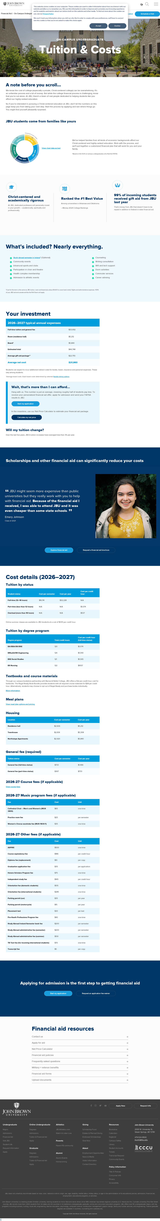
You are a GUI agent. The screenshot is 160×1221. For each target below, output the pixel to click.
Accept (98, 26)
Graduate (33, 1148)
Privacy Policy (48, 14)
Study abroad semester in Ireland (26, 257)
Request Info (145, 1106)
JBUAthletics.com (63, 1129)
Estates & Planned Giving (92, 1133)
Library (111, 1144)
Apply (5, 1152)
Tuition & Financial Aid (38, 1137)
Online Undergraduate (39, 1125)
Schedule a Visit (147, 14)
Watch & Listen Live (64, 1133)
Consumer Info (115, 1175)
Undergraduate (10, 1125)
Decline (117, 26)
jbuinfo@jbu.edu (141, 1140)
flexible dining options (61, 377)
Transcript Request (116, 1156)
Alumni (59, 1153)
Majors (5, 1129)
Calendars (113, 1133)
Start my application (58, 993)
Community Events (116, 1159)
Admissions (7, 1133)
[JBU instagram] (95, 1105)
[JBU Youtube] (105, 1106)
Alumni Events (61, 1158)
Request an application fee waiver (96, 993)
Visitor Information (89, 1160)
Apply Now (120, 1106)
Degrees (32, 1129)
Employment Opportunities (93, 1153)
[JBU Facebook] (91, 1106)
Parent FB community (64, 1146)
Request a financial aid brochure (96, 550)
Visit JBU (6, 1141)
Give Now (86, 1141)
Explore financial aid (59, 550)
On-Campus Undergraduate (25, 13)
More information (13, 691)
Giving (85, 1125)
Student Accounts (116, 1148)
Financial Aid (6, 13)
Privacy (112, 1179)
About (85, 1148)
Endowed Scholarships (91, 1137)
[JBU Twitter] (100, 1105)
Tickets (112, 1152)
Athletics (60, 1125)
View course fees (13, 787)
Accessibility (114, 1183)
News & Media (88, 1157)
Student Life (7, 1144)
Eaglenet (112, 1137)
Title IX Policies (115, 1172)
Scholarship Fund (89, 1129)
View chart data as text (51, 148)
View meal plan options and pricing (20, 704)
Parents (59, 1141)
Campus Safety (115, 1141)
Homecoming (61, 1162)
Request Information (11, 1148)
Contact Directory (89, 1164)
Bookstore (113, 1129)
